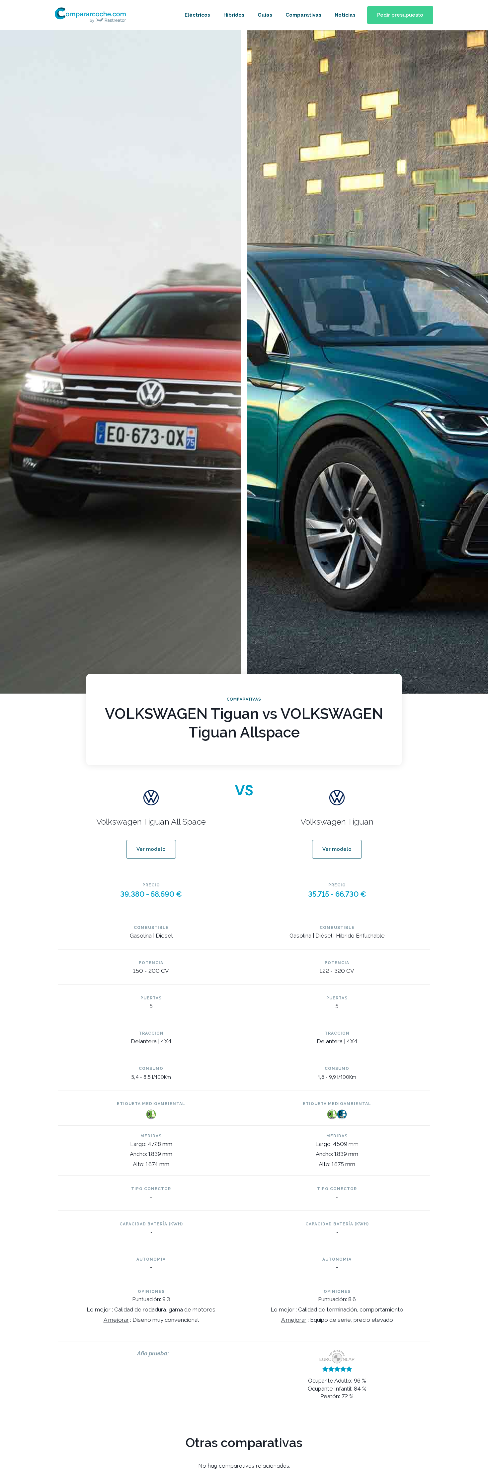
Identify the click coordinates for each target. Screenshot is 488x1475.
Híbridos (233, 15)
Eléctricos (197, 15)
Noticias (345, 15)
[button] (400, 15)
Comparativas (303, 15)
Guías (265, 15)
